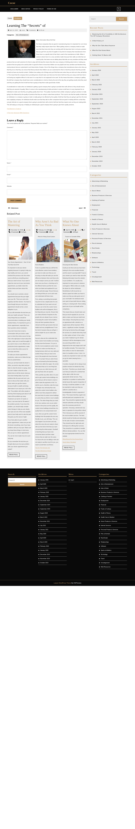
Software (95, 257)
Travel (94, 272)
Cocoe (11, 2)
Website (9, 186)
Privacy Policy (38, 9)
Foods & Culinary (97, 214)
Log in (72, 480)
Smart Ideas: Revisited (69, 442)
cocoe (23, 30)
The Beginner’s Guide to (14, 108)
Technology (95, 267)
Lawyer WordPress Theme (62, 583)
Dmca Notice (25, 9)
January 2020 (96, 151)
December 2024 (97, 94)
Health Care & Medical (99, 224)
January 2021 (96, 127)
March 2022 (96, 113)
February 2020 (97, 147)
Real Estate (96, 248)
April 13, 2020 (70, 230)
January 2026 (96, 70)
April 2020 (95, 137)
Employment (96, 205)
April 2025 (95, 75)
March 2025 (96, 80)
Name (9, 163)
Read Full (14, 455)
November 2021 (97, 118)
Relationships (96, 253)
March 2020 (96, 142)
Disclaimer (14, 9)
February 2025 (97, 84)
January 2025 (96, 89)
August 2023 (96, 108)
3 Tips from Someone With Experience (18, 113)
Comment (10, 127)
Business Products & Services (102, 195)
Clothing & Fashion (98, 200)
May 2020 (95, 132)
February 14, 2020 (43, 230)
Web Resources (97, 281)
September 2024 (97, 99)
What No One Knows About (101, 50)
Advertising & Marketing (100, 181)
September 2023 (97, 103)
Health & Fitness (97, 219)
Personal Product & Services (101, 238)
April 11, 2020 (14, 30)
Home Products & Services (101, 229)
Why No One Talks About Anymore (103, 45)
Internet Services (97, 233)
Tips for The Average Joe (42, 447)
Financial (95, 210)
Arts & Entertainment (22, 35)
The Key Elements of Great (43, 451)
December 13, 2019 (17, 230)
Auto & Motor (96, 190)
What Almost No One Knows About (73, 439)
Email (9, 174)
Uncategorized (97, 276)
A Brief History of (98, 40)
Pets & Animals (97, 243)
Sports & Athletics (98, 262)
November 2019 (97, 161)
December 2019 (97, 156)
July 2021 (95, 123)
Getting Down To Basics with (101, 55)
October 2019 (96, 166)
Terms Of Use (51, 9)
